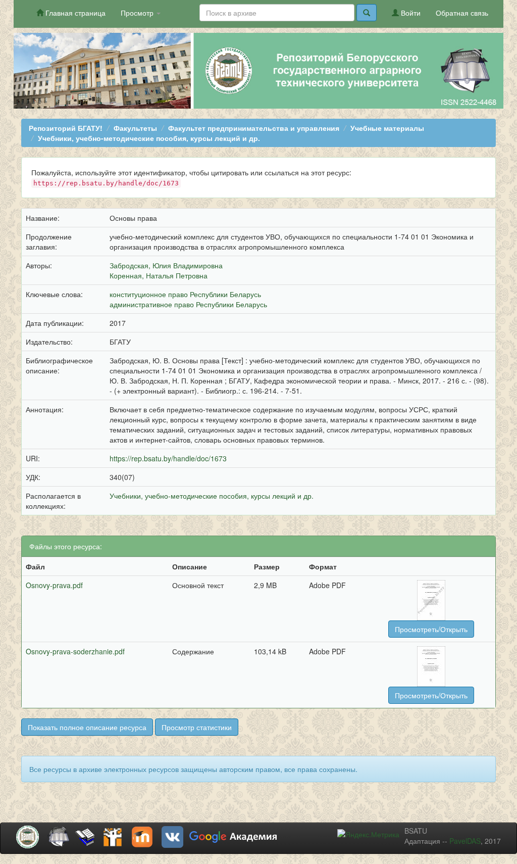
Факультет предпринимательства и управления (253, 128)
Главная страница (74, 13)
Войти (410, 13)
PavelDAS (465, 841)
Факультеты (135, 128)
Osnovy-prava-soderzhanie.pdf (75, 651)
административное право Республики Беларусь (188, 304)
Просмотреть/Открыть (431, 629)
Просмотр (138, 13)
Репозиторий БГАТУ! (65, 128)
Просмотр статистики (197, 727)
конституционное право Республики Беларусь (185, 294)
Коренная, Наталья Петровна (159, 275)
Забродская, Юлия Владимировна (166, 265)
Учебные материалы (387, 128)
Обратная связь (462, 13)
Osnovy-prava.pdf (54, 585)
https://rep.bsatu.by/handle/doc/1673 (168, 458)
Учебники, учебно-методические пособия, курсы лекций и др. (149, 138)
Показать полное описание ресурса (87, 727)
